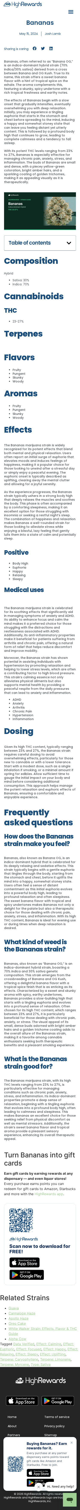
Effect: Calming (48, 1344)
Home (12, 1417)
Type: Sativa (41, 1364)
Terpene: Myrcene (14, 1364)
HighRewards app (49, 1194)
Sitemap (50, 1435)
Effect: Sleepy (27, 1354)
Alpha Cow (17, 1339)
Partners (14, 1435)
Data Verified (23, 1344)
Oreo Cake (17, 1323)
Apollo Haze (18, 1318)
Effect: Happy (54, 1349)
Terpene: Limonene (55, 1359)
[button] (71, 11)
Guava (14, 1308)
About (12, 1426)
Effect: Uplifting (52, 1354)
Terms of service (57, 1417)
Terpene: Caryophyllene (19, 1359)
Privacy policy (54, 1426)
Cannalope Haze (22, 1313)
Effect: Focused (28, 1349)
